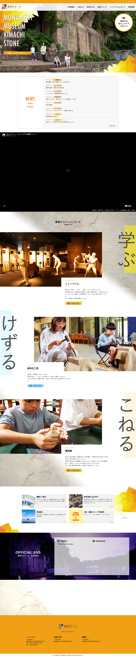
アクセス (124, 1)
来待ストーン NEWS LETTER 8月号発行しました (60, 122)
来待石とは (91, 7)
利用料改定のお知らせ (52, 116)
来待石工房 (58, 637)
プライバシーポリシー (68, 631)
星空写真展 (49, 105)
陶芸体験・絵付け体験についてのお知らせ (58, 82)
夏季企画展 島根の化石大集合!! (55, 87)
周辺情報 (131, 7)
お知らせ (81, 7)
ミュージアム (30, 637)
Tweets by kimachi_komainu (65, 544)
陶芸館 (84, 637)
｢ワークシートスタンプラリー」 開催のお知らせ (59, 110)
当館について (102, 7)
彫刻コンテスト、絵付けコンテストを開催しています (61, 99)
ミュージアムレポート (117, 7)
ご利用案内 (71, 7)
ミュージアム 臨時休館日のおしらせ (56, 93)
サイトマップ (117, 1)
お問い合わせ (131, 1)
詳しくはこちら (74, 303)
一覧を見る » (112, 125)
